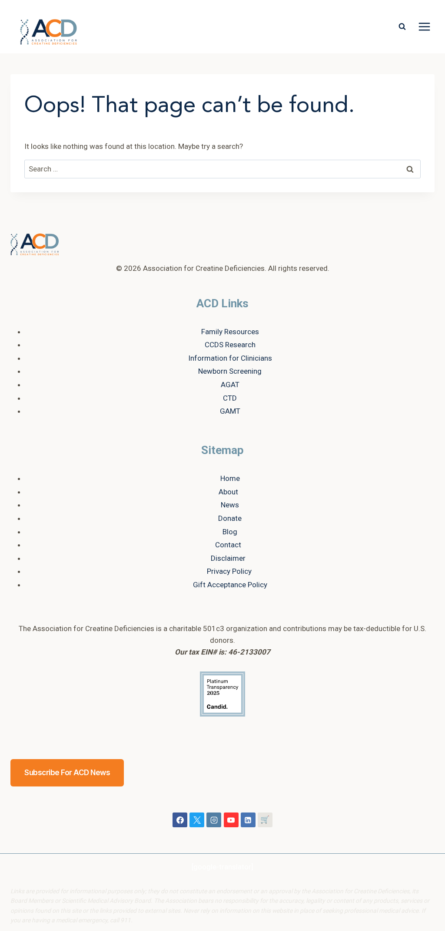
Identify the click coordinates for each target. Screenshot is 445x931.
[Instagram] (213, 820)
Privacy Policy (229, 571)
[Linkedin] (248, 820)
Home (230, 478)
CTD (230, 398)
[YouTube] (231, 820)
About (228, 491)
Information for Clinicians (230, 358)
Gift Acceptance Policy (230, 584)
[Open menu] (424, 27)
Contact (228, 544)
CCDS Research (230, 344)
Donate (230, 518)
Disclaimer (228, 558)
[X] (196, 820)
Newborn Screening (230, 371)
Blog (229, 531)
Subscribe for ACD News (67, 772)
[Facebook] (180, 820)
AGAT (230, 384)
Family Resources (230, 331)
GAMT (230, 411)
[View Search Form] (402, 27)
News (230, 504)
